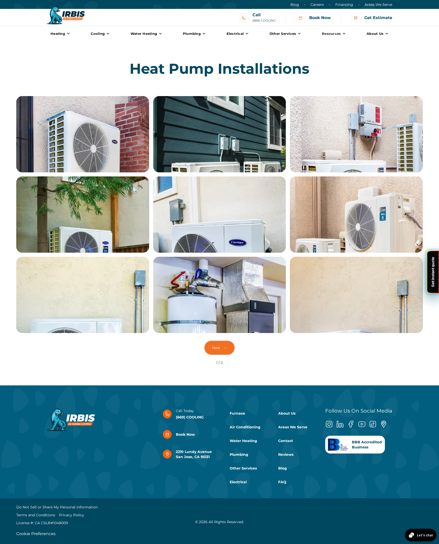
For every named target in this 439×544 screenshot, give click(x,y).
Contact (285, 441)
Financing (344, 4)
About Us (286, 413)
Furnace (237, 413)
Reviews (285, 454)
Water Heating (243, 441)
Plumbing (239, 454)
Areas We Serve (378, 4)
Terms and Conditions (35, 515)
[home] (66, 12)
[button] (60, 33)
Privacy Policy (71, 515)
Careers (317, 4)
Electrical (238, 482)
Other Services (243, 468)
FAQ (282, 482)
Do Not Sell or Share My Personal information (57, 507)
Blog (294, 4)
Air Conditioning (245, 427)
